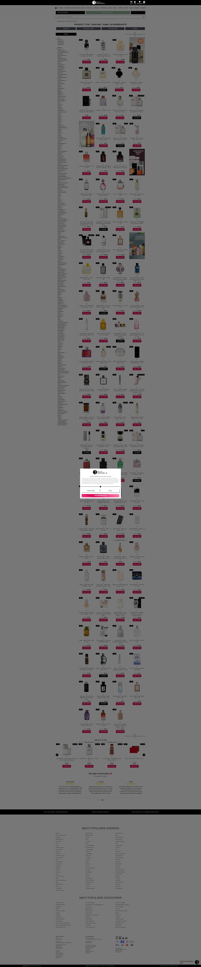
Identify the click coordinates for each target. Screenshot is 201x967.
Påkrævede (91, 490)
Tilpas (110, 490)
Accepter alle (100, 495)
